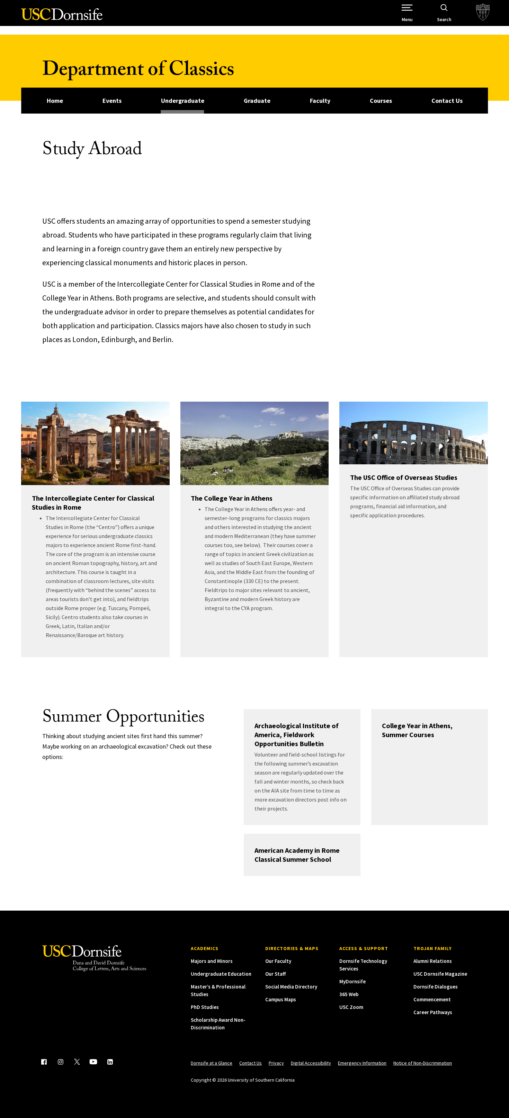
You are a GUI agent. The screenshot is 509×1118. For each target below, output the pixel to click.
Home (55, 101)
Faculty (320, 101)
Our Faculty (278, 961)
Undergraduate (182, 101)
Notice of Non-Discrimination (422, 1063)
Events (112, 101)
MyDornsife (352, 981)
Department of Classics (138, 72)
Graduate (257, 101)
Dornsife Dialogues (435, 986)
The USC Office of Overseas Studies (403, 477)
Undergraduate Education (221, 974)
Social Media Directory (291, 986)
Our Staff (275, 974)
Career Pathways (432, 1012)
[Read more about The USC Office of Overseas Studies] (413, 433)
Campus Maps (280, 999)
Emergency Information (362, 1063)
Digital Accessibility (311, 1063)
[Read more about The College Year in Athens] (254, 443)
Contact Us (447, 101)
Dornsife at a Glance (211, 1063)
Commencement (432, 999)
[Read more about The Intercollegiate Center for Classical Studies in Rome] (95, 443)
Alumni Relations (432, 961)
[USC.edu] (482, 13)
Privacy (276, 1063)
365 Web (348, 994)
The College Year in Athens (232, 498)
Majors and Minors (212, 961)
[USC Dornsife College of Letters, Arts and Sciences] (61, 18)
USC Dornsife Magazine (440, 974)
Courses (381, 101)
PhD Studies (205, 1007)
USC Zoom (351, 1007)
